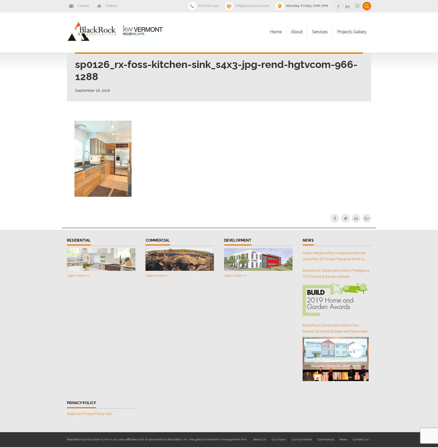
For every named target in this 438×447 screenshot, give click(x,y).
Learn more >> (78, 276)
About (297, 31)
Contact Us (361, 439)
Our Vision (279, 439)
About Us (259, 439)
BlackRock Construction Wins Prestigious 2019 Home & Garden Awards (336, 274)
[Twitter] (345, 218)
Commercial (325, 439)
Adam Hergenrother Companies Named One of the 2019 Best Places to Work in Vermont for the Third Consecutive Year (334, 256)
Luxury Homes (301, 439)
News (343, 439)
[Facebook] (335, 218)
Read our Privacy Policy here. (90, 414)
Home (276, 31)
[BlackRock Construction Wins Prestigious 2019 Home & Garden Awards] (336, 299)
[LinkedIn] (356, 218)
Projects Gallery (352, 31)
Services (320, 31)
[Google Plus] (366, 218)
